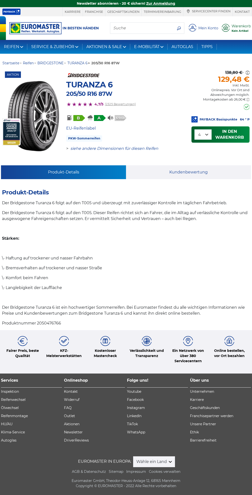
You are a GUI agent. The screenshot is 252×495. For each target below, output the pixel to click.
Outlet (69, 416)
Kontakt (242, 12)
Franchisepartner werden (211, 416)
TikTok (132, 424)
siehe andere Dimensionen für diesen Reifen (114, 148)
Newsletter (73, 432)
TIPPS (207, 46)
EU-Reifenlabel (81, 128)
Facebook (135, 399)
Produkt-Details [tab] (63, 172)
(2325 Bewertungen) (120, 104)
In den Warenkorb (229, 134)
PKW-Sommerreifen (84, 138)
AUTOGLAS (182, 46)
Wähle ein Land (152, 461)
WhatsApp (136, 432)
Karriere (73, 12)
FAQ (68, 408)
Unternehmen (202, 391)
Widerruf (71, 399)
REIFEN (11, 46)
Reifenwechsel (13, 399)
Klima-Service (13, 432)
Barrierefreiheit (203, 440)
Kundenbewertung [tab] (188, 172)
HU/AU (7, 424)
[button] (248, 99)
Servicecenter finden (211, 11)
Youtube (134, 391)
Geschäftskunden (123, 12)
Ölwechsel (10, 408)
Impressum (136, 471)
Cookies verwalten (164, 471)
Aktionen (71, 424)
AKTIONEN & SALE (104, 46)
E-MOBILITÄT (146, 46)
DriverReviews (76, 440)
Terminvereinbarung (162, 12)
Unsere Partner (203, 424)
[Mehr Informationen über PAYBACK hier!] (11, 11)
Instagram (136, 408)
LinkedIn (134, 416)
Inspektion (10, 391)
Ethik (194, 432)
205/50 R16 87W (89, 93)
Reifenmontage (14, 416)
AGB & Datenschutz (89, 471)
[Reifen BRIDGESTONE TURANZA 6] (33, 116)
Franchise (94, 12)
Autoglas (8, 440)
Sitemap (116, 471)
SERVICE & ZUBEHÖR (52, 46)
